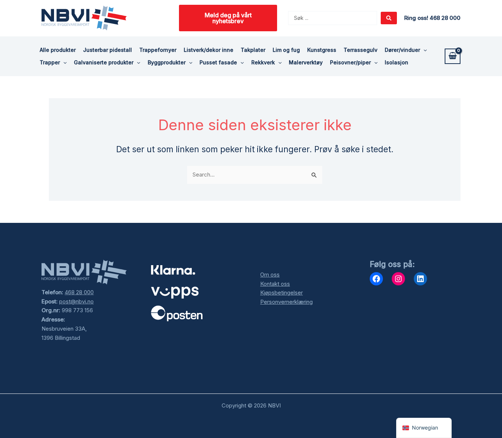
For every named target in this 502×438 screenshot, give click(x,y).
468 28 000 (79, 292)
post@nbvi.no (76, 301)
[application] (423, 50)
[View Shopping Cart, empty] (452, 56)
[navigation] (424, 428)
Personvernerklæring (286, 301)
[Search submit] (389, 18)
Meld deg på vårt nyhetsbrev (228, 18)
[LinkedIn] (420, 278)
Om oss (270, 274)
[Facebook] (376, 278)
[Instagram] (398, 278)
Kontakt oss (275, 283)
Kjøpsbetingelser (281, 292)
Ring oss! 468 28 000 (432, 17)
